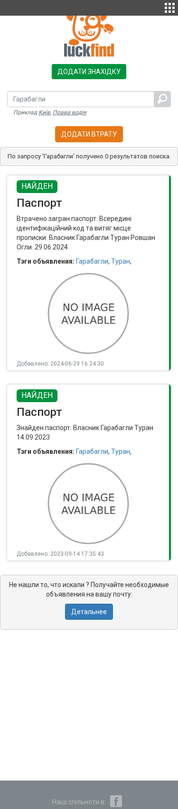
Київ (44, 112)
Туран (120, 261)
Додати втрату (89, 134)
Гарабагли (92, 261)
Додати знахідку (89, 71)
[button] (170, 6)
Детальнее (89, 612)
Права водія (69, 112)
